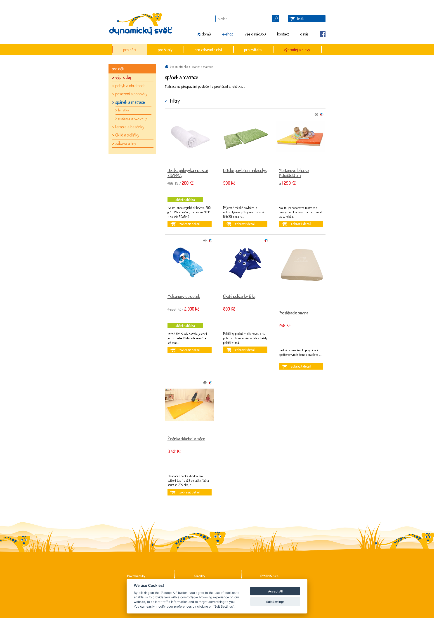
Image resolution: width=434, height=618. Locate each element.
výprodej (123, 77)
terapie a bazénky (129, 126)
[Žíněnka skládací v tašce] (189, 405)
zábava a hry (125, 143)
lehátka (123, 110)
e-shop (228, 33)
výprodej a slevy (297, 49)
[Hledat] (276, 18)
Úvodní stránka (179, 66)
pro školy (165, 49)
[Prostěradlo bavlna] (300, 271)
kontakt (283, 33)
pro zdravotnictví (208, 49)
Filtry (175, 100)
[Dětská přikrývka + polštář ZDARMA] (189, 137)
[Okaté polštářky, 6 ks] (245, 263)
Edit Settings (275, 602)
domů (206, 33)
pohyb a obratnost (130, 85)
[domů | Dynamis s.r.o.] (140, 22)
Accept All (275, 591)
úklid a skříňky (127, 134)
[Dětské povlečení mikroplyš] (245, 137)
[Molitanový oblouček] (189, 263)
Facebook (323, 34)
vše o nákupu (255, 33)
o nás (304, 33)
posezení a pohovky (131, 93)
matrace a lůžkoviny (132, 118)
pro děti (129, 49)
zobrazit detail (189, 224)
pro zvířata (253, 49)
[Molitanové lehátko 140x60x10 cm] (300, 137)
